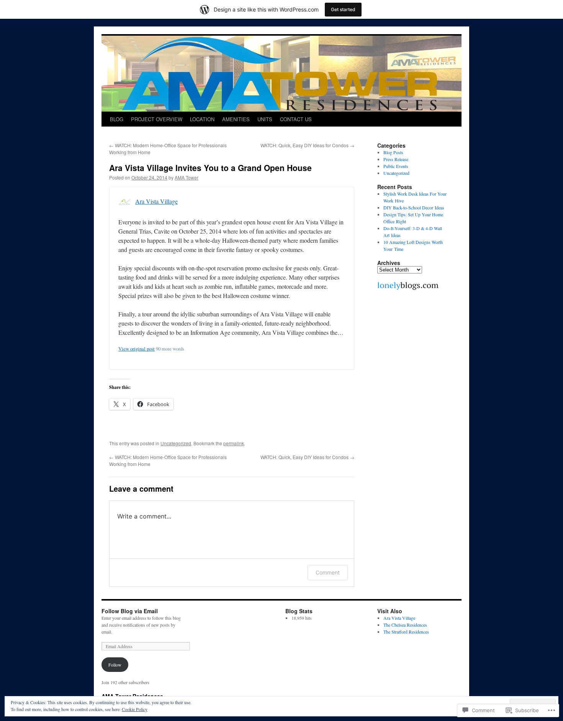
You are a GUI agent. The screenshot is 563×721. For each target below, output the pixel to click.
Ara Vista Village (156, 201)
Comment (328, 572)
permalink (233, 443)
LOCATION (202, 119)
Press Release (395, 159)
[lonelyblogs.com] (408, 289)
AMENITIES (236, 119)
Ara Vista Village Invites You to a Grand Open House (210, 167)
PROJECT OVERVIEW (156, 119)
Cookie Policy (134, 709)
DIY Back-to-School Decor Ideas (413, 207)
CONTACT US (296, 119)
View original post (136, 348)
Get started (343, 9)
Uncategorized (175, 443)
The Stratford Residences (406, 632)
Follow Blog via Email (129, 611)
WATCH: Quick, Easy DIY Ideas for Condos (307, 145)
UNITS (264, 119)
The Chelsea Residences (405, 625)
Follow (114, 665)
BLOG (116, 119)
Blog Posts (393, 152)
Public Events (395, 166)
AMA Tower (186, 177)
